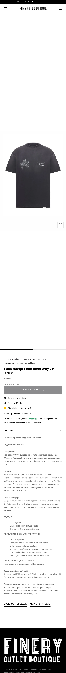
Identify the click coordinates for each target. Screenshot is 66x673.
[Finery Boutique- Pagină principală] (33, 8)
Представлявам (39, 359)
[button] (6, 8)
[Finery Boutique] (33, 650)
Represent (7, 378)
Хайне (16, 359)
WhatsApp (33, 419)
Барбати (7, 359)
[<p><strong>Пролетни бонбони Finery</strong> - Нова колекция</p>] (33, 2)
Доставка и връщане (15, 603)
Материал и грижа (40, 603)
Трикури (25, 359)
